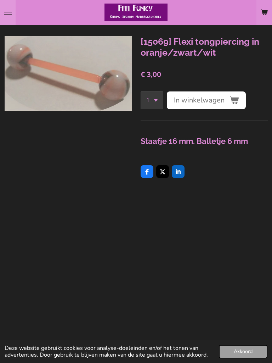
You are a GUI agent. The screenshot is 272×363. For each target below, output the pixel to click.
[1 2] (152, 100)
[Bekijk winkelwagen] (264, 12)
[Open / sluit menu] (8, 12)
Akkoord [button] (243, 351)
